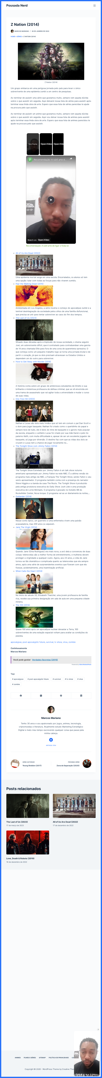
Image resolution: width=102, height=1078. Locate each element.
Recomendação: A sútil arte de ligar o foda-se (50, 159)
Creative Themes (69, 1069)
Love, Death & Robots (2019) (20, 858)
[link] (30, 159)
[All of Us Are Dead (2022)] (74, 806)
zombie (72, 642)
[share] (71, 158)
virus (65, 642)
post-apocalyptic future (34, 642)
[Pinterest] (61, 695)
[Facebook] (21, 695)
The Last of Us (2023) (17, 822)
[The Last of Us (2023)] (27, 806)
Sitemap (42, 1058)
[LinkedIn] (81, 695)
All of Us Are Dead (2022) (65, 822)
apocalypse (16, 642)
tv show (58, 642)
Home (13, 36)
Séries (19, 36)
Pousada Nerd (17, 5)
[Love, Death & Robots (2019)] (27, 843)
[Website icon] (51, 740)
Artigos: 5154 (51, 745)
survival (49, 642)
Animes (18, 1058)
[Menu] (94, 5)
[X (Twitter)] (41, 695)
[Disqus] (51, 911)
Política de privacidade (59, 1058)
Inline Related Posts (85, 664)
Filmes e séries (30, 1058)
